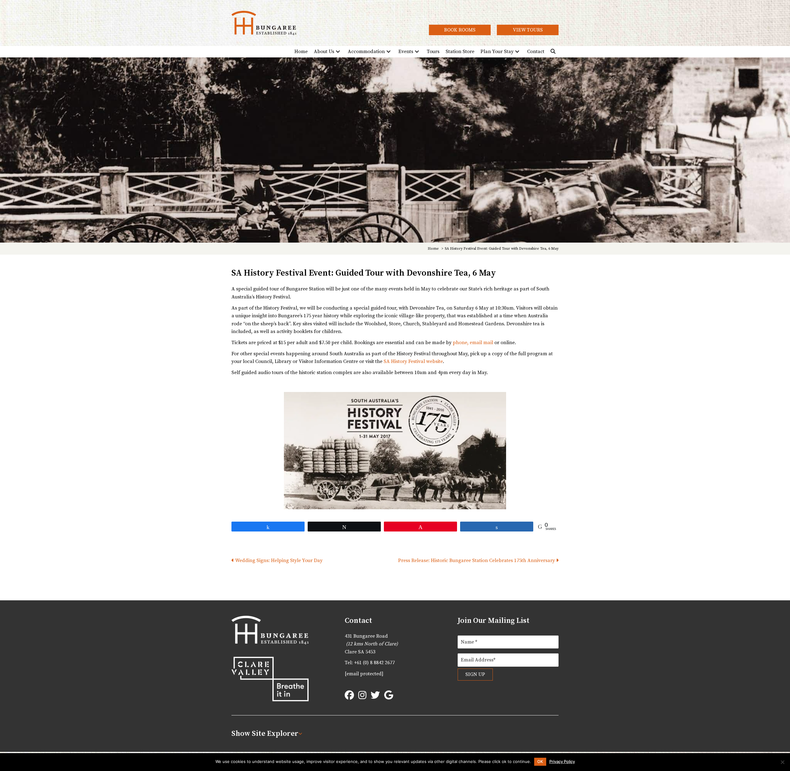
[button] (460, 30)
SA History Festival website (413, 361)
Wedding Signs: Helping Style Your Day (278, 560)
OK (540, 761)
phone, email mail (473, 343)
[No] (782, 762)
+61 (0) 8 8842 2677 (374, 663)
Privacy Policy (562, 761)
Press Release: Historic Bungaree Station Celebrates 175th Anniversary (477, 560)
